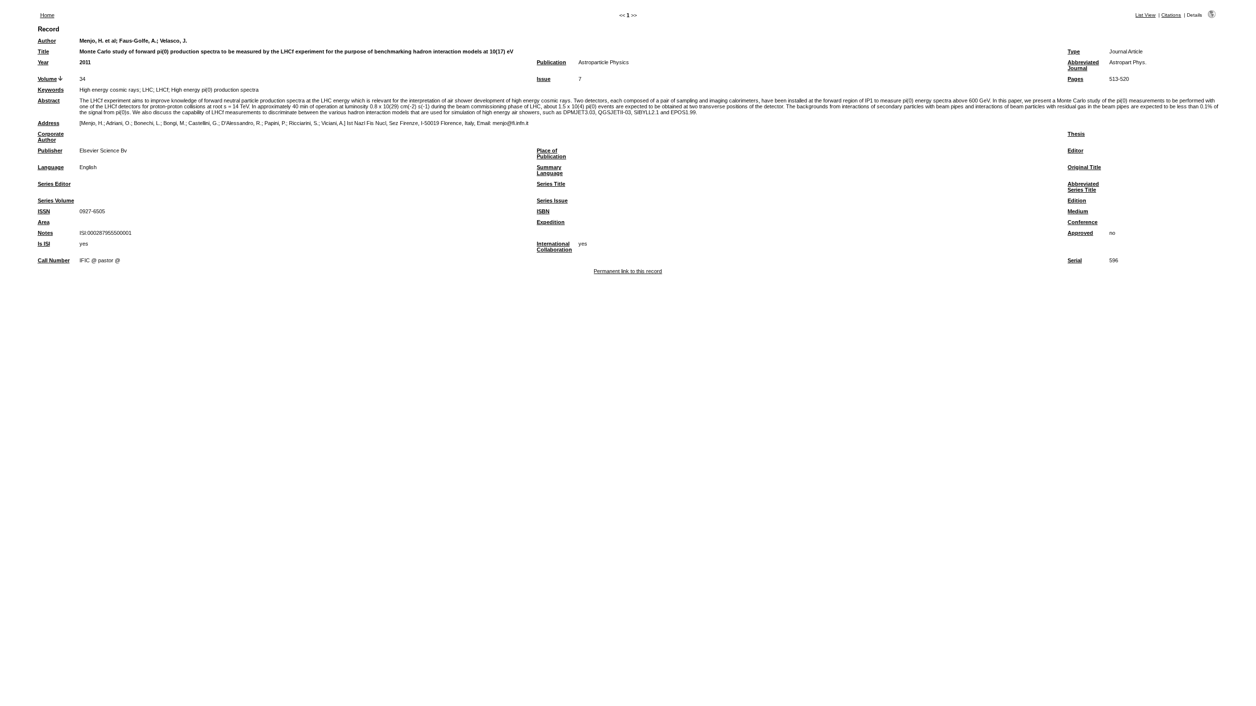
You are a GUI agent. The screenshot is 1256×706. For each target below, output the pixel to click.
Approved (1080, 233)
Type (1074, 51)
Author (47, 41)
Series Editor (54, 184)
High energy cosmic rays (109, 90)
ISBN (543, 211)
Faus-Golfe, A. (138, 41)
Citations (1171, 15)
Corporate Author (51, 137)
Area (44, 222)
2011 (85, 62)
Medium (1078, 211)
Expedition (551, 222)
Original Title (1084, 167)
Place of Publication (551, 153)
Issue (543, 79)
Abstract (49, 100)
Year (43, 62)
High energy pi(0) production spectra (215, 90)
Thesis (1076, 134)
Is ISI (44, 244)
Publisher (50, 150)
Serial (1075, 260)
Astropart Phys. (1128, 62)
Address (48, 123)
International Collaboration (554, 246)
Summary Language (550, 170)
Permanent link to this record (628, 271)
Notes (45, 233)
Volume (47, 79)
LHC (147, 90)
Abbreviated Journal (1083, 65)
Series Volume (56, 200)
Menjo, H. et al (97, 41)
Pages (1075, 79)
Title (43, 51)
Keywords (51, 90)
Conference (1083, 222)
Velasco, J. (173, 41)
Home (47, 15)
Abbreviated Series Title (1083, 187)
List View (1145, 15)
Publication (551, 62)
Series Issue (552, 200)
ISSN (44, 211)
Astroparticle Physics (603, 62)
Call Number (54, 260)
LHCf (162, 90)
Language (51, 167)
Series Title (551, 184)
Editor (1075, 150)
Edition (1077, 200)
